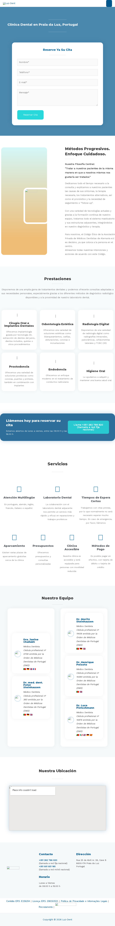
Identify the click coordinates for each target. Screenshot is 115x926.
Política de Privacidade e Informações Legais (84, 901)
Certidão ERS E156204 (18, 901)
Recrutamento (46, 907)
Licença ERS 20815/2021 (45, 901)
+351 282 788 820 (48, 860)
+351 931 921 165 (47, 866)
